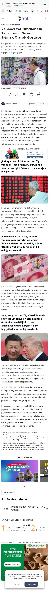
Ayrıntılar (17, 584)
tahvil (19, 368)
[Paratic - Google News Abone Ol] (38, 104)
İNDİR (44, 4)
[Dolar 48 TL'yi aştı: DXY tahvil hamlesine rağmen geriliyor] (19, 471)
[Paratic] (24, 19)
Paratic (4, 25)
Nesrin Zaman (11, 104)
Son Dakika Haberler (14, 499)
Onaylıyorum (31, 584)
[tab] (22, 486)
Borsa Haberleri (14, 25)
